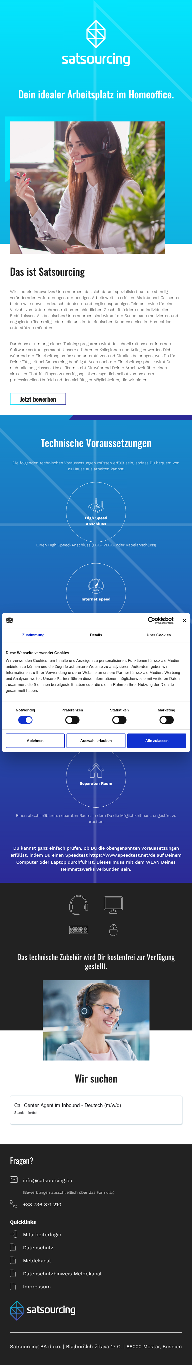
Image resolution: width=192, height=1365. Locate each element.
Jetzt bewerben (38, 398)
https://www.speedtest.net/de (122, 855)
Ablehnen (35, 740)
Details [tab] (96, 635)
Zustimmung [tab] (33, 635)
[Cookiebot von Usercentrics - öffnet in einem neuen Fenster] (152, 620)
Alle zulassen (156, 740)
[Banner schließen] (184, 620)
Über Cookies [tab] (159, 635)
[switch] (72, 720)
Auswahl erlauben (96, 740)
